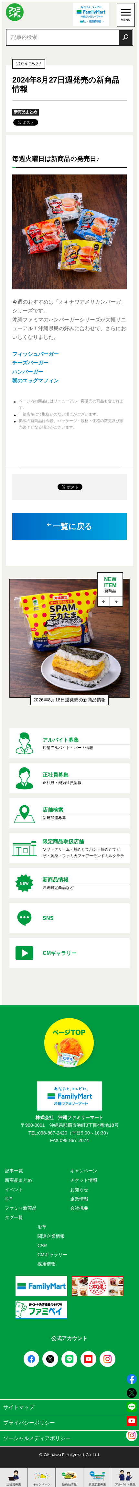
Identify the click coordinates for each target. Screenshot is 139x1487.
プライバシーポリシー (29, 1423)
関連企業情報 (51, 1236)
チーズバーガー (30, 362)
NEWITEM (110, 584)
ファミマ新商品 (21, 1208)
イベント (14, 1189)
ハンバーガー (27, 372)
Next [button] (116, 601)
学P (8, 1199)
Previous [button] (104, 601)
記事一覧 (14, 1170)
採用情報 (46, 1264)
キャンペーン (83, 1170)
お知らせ (79, 1189)
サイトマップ (18, 1407)
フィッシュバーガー (35, 354)
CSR (42, 1245)
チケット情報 (83, 1180)
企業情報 (79, 1199)
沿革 (42, 1226)
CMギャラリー (52, 1254)
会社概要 (79, 1208)
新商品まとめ (18, 1180)
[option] (69, 645)
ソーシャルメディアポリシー (36, 1438)
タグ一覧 (14, 1217)
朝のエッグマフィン (35, 380)
